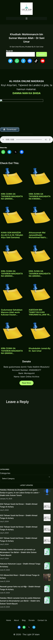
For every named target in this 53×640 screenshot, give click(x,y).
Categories (5, 473)
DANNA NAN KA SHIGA (27, 93)
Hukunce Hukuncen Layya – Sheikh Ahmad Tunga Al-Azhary (20, 565)
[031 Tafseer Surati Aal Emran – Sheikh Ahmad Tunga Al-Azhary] (47, 541)
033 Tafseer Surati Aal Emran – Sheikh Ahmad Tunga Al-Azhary (18, 516)
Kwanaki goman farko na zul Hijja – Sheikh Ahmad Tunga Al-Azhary (20, 587)
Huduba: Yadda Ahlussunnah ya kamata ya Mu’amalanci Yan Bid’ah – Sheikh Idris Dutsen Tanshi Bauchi (18, 552)
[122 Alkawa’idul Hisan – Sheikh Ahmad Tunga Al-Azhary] (47, 578)
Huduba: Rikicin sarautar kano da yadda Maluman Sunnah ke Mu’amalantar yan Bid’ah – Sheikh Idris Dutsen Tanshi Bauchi (20, 601)
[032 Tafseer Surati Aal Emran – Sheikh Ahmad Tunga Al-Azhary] (47, 529)
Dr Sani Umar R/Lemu (17, 47)
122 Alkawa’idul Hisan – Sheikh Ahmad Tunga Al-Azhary (20, 576)
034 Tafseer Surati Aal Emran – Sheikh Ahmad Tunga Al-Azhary (18, 505)
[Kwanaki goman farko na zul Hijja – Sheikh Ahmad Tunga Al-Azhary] (47, 589)
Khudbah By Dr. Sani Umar (34, 47)
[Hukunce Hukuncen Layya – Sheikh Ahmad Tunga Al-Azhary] (47, 566)
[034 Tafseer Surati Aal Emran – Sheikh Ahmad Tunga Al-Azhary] (47, 506)
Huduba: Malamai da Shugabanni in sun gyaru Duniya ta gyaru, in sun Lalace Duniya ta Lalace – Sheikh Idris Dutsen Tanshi (20, 492)
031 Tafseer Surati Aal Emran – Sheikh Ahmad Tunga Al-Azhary (18, 539)
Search (9, 51)
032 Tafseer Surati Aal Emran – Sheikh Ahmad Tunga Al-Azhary (18, 528)
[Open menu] (26, 18)
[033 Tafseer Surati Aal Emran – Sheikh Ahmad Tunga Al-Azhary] (47, 518)
